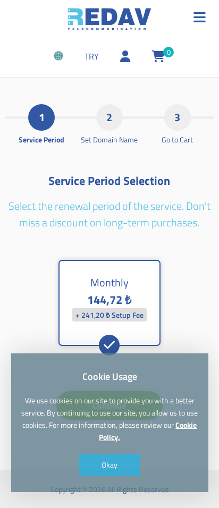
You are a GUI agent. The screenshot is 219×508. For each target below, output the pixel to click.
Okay (109, 464)
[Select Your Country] (58, 56)
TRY (92, 56)
